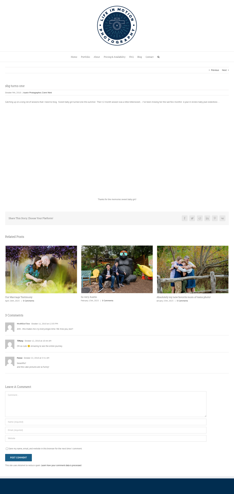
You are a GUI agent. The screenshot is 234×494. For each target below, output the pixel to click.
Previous (215, 70)
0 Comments (28, 300)
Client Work (47, 92)
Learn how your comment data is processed (61, 465)
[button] (158, 57)
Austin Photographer (32, 92)
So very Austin (89, 297)
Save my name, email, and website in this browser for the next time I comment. (45, 448)
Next (224, 70)
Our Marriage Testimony (18, 297)
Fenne (19, 358)
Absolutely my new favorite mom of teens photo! (184, 297)
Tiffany (20, 340)
